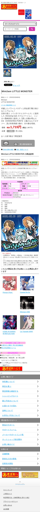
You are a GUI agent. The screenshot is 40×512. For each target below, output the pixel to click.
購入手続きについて (10, 401)
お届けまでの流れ (9, 406)
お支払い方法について (11, 415)
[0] (28, 18)
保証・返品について (22, 149)
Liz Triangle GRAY (26, 331)
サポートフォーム (9, 430)
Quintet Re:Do (25, 292)
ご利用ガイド (7, 494)
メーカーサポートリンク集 (13, 435)
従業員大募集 (7, 464)
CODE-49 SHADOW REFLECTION (9, 333)
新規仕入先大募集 (9, 459)
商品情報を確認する (10, 391)
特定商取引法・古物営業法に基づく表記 (16, 497)
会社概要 (6, 509)
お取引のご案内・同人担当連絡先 (12, 345)
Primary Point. (8, 292)
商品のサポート (8, 425)
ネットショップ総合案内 (12, 439)
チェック (16, 85)
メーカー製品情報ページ (8, 105)
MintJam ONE (25, 312)
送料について (7, 411)
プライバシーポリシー (10, 501)
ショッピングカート (10, 396)
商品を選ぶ (6, 386)
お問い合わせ (7, 505)
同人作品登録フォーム (8, 348)
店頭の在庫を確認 (8, 149)
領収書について (8, 382)
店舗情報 (5, 454)
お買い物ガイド (8, 444)
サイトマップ (7, 490)
